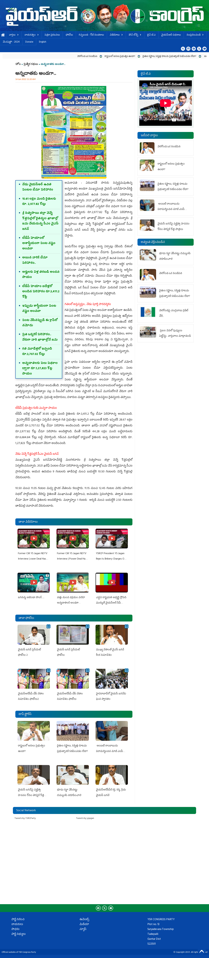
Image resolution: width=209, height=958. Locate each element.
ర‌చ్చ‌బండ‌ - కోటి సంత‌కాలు (91, 35)
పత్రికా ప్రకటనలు (52, 35)
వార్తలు (12, 35)
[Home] (104, 15)
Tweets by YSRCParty (25, 818)
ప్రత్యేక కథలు (31, 64)
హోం (18, 64)
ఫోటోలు (69, 35)
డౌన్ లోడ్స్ (133, 35)
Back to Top (202, 951)
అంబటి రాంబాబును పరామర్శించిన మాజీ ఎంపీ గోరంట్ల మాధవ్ (109, 751)
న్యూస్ (83, 929)
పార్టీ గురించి (17, 919)
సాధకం (15, 929)
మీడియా (84, 924)
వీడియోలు (115, 35)
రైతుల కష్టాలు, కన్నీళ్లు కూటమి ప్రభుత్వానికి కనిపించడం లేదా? (142, 56)
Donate (29, 42)
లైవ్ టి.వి (151, 35)
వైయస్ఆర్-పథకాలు (171, 35)
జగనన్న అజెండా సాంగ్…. (31, 597)
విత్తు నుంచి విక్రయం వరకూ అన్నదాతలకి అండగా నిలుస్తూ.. (71, 603)
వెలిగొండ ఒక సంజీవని (59, 56)
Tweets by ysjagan (85, 818)
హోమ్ (3, 35)
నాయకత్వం (30, 35)
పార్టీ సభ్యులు (18, 934)
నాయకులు (17, 924)
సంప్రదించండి (194, 35)
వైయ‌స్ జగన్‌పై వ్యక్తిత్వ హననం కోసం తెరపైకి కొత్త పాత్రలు (31, 795)
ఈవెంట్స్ (84, 919)
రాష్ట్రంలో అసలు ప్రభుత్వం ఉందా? (92, 56)
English (42, 42)
